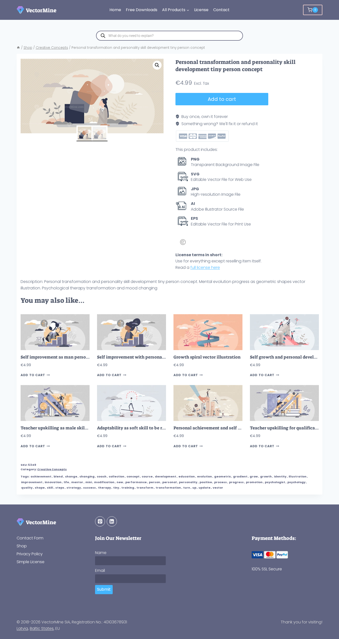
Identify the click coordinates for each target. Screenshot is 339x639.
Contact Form (30, 538)
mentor (77, 482)
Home (115, 10)
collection (116, 476)
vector (218, 488)
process (220, 482)
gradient (240, 476)
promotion (254, 482)
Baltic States (42, 628)
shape (40, 488)
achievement (41, 476)
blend (58, 476)
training (127, 488)
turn (186, 488)
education (186, 476)
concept (133, 476)
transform (144, 488)
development (165, 476)
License (201, 10)
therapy (104, 488)
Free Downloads (141, 10)
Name (100, 553)
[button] (157, 65)
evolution (204, 476)
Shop (22, 546)
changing (87, 476)
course (147, 476)
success (89, 488)
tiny (116, 488)
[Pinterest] (100, 521)
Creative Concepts (52, 469)
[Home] (18, 47)
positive (206, 482)
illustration (297, 476)
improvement (31, 482)
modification (104, 482)
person (154, 482)
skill (50, 488)
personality (188, 482)
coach (101, 476)
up (194, 488)
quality (27, 488)
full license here (205, 267)
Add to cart (222, 99)
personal (169, 482)
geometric (222, 476)
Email (100, 570)
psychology (296, 482)
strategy (74, 488)
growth (266, 476)
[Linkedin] (112, 521)
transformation (168, 488)
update (204, 488)
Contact (221, 10)
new (120, 482)
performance (136, 482)
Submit (104, 589)
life (66, 482)
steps (59, 488)
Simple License (30, 562)
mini (88, 482)
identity (280, 476)
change (71, 476)
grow (254, 476)
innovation (53, 482)
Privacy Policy (30, 554)
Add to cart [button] (33, 375)
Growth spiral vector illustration (206, 357)
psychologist (275, 482)
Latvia (22, 628)
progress (236, 482)
